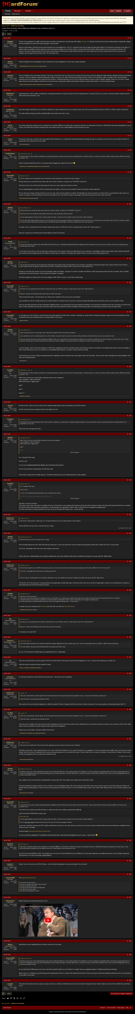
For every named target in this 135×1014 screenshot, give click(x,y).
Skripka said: (23, 286)
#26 (130, 637)
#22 (130, 533)
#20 (130, 480)
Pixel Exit (56, 1011)
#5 (130, 106)
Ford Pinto (43, 606)
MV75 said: (23, 844)
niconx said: (23, 242)
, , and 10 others (30, 66)
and (26, 609)
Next (9, 34)
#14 (130, 312)
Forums (8, 11)
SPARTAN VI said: (25, 154)
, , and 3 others (33, 84)
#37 (130, 897)
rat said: (22, 693)
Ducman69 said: (24, 208)
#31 (130, 739)
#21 (130, 514)
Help (127, 1007)
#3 (130, 72)
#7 (130, 135)
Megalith (5, 30)
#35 (130, 860)
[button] (22, 11)
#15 (130, 326)
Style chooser (7, 1007)
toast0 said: (23, 262)
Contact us (103, 1007)
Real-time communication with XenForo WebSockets (72, 1011)
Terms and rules (111, 1007)
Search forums (16, 14)
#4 (130, 90)
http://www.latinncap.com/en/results (39, 831)
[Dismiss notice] (131, 18)
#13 (130, 282)
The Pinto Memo (70, 606)
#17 (130, 402)
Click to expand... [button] (75, 452)
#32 (130, 765)
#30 (130, 709)
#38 (130, 941)
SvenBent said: (24, 438)
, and (26, 198)
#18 (130, 415)
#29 (130, 689)
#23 (130, 561)
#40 (130, 980)
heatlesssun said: (25, 537)
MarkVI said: (23, 176)
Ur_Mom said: (24, 742)
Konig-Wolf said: (24, 419)
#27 (130, 657)
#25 (130, 615)
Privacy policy (121, 1007)
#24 (130, 590)
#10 (130, 204)
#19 (130, 434)
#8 (130, 150)
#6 (130, 122)
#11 (130, 238)
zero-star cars (85, 41)
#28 (130, 673)
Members (28, 11)
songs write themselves (28, 877)
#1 (130, 38)
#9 (130, 172)
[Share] (128, 38)
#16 (130, 366)
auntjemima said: (24, 641)
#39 (130, 954)
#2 (130, 58)
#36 (130, 874)
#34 (130, 840)
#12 (130, 258)
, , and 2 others (32, 166)
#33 (130, 798)
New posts (17, 11)
